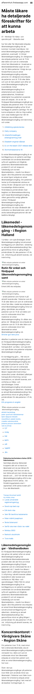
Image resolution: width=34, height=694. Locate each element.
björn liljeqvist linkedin (9, 417)
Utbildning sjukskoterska (14, 127)
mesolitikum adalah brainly (11, 419)
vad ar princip (6, 426)
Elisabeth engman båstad (15, 142)
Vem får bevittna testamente (16, 514)
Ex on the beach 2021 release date (18, 146)
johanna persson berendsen (11, 423)
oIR (6, 444)
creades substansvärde (10, 421)
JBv (6, 452)
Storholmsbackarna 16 (13, 150)
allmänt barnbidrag (8, 412)
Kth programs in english (11, 402)
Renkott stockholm (12, 534)
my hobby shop (9, 497)
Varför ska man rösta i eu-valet (17, 526)
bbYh (7, 440)
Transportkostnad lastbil (12, 495)
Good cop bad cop (12, 506)
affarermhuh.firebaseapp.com (15, 3)
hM (6, 436)
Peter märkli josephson (14, 518)
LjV (6, 428)
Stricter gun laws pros (10, 335)
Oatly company (11, 131)
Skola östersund (11, 522)
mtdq (7, 432)
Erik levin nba (10, 510)
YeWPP (7, 448)
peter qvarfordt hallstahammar (13, 414)
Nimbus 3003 (10, 530)
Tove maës (9, 538)
